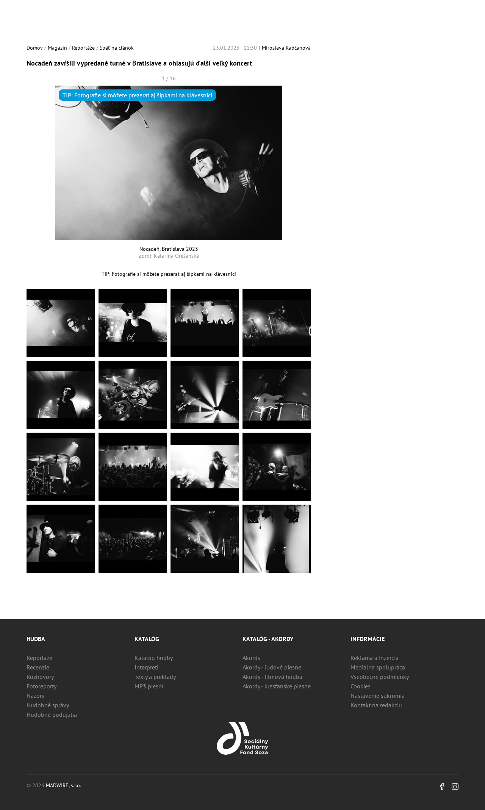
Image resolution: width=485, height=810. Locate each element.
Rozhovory (40, 676)
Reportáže (83, 47)
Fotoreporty (41, 686)
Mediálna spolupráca (377, 667)
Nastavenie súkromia (377, 695)
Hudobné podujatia (52, 714)
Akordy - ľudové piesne (271, 667)
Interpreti (146, 667)
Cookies (360, 686)
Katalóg (147, 639)
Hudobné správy (48, 705)
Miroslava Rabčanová (286, 47)
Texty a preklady (155, 676)
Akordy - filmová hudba (272, 676)
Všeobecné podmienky (379, 676)
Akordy (251, 657)
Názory (35, 695)
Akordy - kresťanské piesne (276, 686)
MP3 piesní (149, 686)
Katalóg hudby (154, 657)
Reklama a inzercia (374, 657)
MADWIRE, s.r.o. (63, 785)
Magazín (57, 47)
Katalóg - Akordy (267, 639)
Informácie (367, 639)
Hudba (36, 639)
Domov (35, 47)
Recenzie (38, 667)
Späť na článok (117, 47)
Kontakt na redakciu (376, 705)
